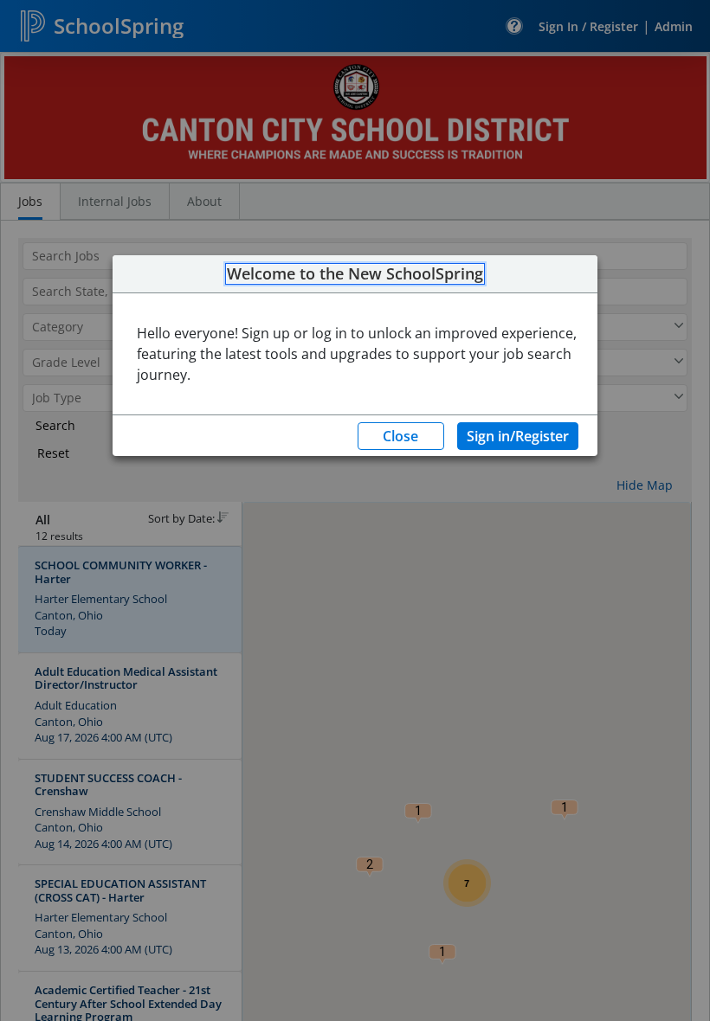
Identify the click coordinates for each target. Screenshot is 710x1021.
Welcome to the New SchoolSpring (355, 274)
